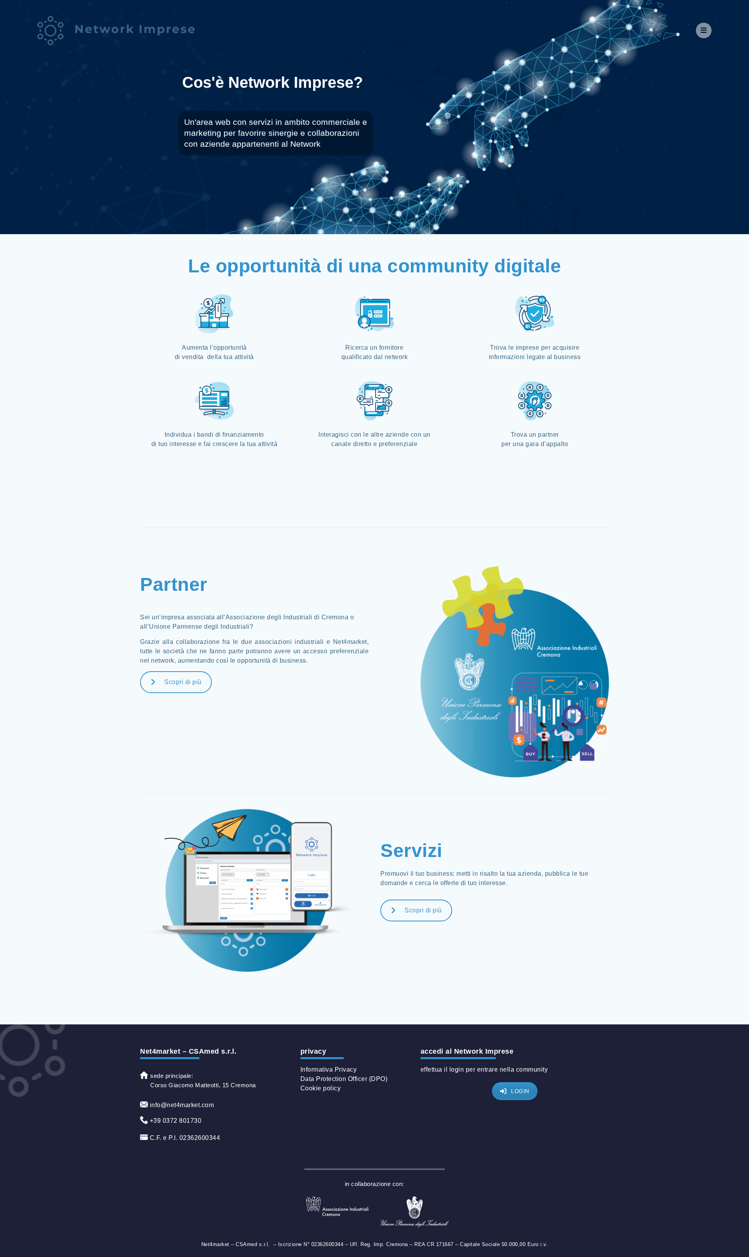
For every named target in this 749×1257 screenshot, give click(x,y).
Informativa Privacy (328, 1069)
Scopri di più (183, 682)
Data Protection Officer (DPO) (344, 1079)
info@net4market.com (181, 1105)
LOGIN (520, 1091)
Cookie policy (320, 1088)
